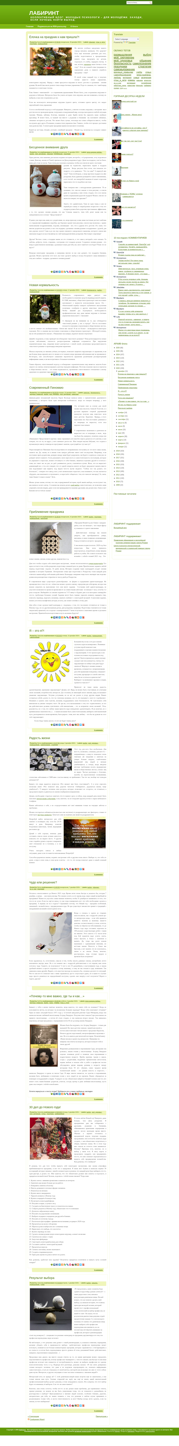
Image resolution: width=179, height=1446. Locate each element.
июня (120, 430)
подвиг (116, 88)
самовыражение (124, 69)
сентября (122, 419)
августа (121, 423)
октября (121, 416)
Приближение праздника (46, 511)
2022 (118, 361)
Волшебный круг (120, 528)
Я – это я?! (36, 630)
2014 (118, 468)
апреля (121, 436)
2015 (118, 464)
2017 (118, 458)
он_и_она (33, 889)
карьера (95, 1283)
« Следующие (33, 1416)
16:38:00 (58, 517)
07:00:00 (58, 42)
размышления (42, 43)
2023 (118, 358)
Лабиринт (44, 13)
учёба (42, 1284)
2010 (118, 482)
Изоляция (124, 167)
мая (120, 433)
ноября (121, 412)
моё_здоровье (54, 394)
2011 (118, 478)
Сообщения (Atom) (37, 1419)
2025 (118, 351)
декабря (121, 371)
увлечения (44, 518)
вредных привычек (45, 815)
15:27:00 (57, 743)
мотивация (131, 83)
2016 (118, 461)
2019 (118, 451)
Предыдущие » (102, 1416)
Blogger (117, 1431)
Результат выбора (41, 1278)
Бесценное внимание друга (48, 147)
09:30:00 (59, 635)
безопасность (92, 290)
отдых (44, 1114)
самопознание (34, 637)
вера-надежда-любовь (94, 152)
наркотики (75, 394)
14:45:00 (55, 152)
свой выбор (75, 485)
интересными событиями (46, 799)
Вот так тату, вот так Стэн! (131, 141)
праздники (33, 43)
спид (121, 88)
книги (51, 1002)
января (121, 447)
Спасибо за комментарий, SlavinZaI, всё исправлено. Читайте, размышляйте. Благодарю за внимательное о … (134, 247)
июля (120, 426)
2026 (118, 348)
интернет (127, 78)
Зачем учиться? (127, 154)
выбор (32, 154)
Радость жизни (39, 738)
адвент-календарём (96, 563)
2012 (118, 475)
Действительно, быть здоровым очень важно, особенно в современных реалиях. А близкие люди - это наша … (134, 271)
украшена (87, 64)
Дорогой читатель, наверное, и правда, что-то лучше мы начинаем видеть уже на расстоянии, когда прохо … (134, 322)
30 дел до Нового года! (45, 1107)
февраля (122, 443)
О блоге (74, 26)
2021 (118, 365)
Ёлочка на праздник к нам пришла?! (54, 37)
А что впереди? (127, 220)
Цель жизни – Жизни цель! (131, 115)
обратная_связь (120, 85)
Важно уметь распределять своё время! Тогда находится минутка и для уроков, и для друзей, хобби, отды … (134, 292)
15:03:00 (59, 290)
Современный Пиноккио (46, 387)
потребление (58, 154)
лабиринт (147, 85)
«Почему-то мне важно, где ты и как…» (56, 996)
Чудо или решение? (43, 882)
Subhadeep (131, 1431)
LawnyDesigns (150, 1431)
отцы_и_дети (100, 42)
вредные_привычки (36, 394)
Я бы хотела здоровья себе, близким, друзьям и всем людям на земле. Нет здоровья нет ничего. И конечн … (133, 281)
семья (136, 78)
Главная (29, 26)
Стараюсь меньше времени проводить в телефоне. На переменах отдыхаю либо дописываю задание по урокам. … (134, 303)
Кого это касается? (128, 207)
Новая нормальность (44, 285)
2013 (118, 471)
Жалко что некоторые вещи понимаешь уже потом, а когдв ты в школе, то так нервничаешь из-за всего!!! (134, 332)
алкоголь (87, 392)
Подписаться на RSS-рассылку (52, 26)
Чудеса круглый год (129, 101)
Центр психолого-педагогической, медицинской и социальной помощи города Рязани (132, 548)
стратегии (54, 745)
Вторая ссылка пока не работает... (132, 255)
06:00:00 (55, 392)
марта (120, 440)
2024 (118, 354)
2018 (118, 454)
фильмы (139, 85)
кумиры (57, 1002)
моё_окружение (40, 154)
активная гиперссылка (83, 1431)
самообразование (122, 75)
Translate (131, 42)
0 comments (98, 139)
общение (92, 42)
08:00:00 (59, 1112)
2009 (118, 485)
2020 (118, 368)
